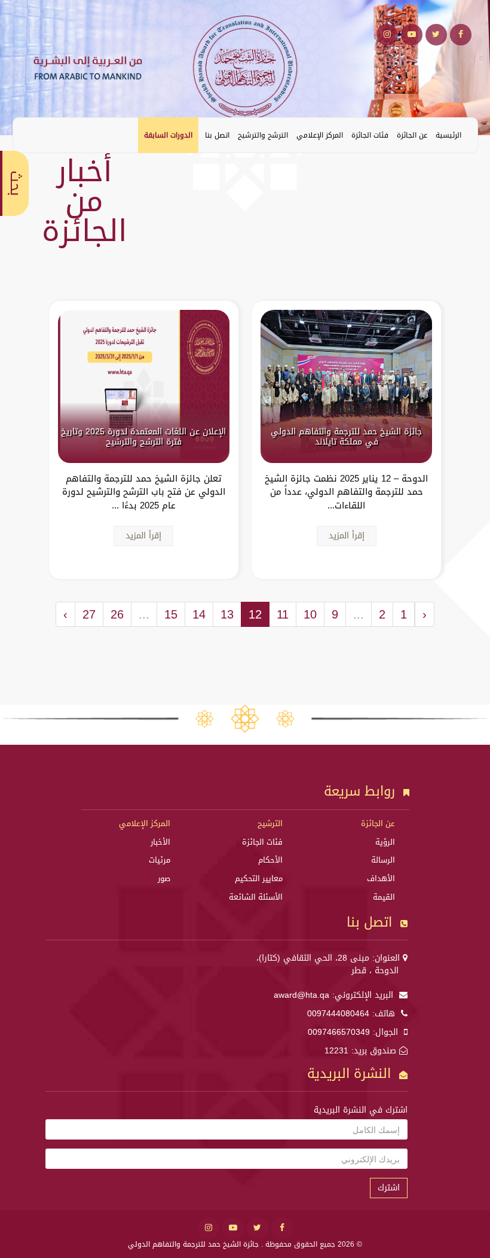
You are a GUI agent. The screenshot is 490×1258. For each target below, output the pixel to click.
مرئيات (159, 859)
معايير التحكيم (259, 878)
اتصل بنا (217, 135)
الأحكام (270, 859)
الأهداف (381, 878)
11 (283, 614)
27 (89, 614)
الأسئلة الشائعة (256, 897)
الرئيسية (448, 135)
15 (170, 614)
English (31, 134)
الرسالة (383, 859)
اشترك (389, 1188)
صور (164, 878)
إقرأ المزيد (347, 536)
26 (117, 614)
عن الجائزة (412, 135)
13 (227, 614)
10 (310, 614)
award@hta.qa (301, 995)
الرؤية (385, 841)
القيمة (384, 897)
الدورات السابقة (168, 135)
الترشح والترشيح (263, 135)
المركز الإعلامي (319, 135)
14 (199, 614)
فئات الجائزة (369, 135)
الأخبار (160, 841)
